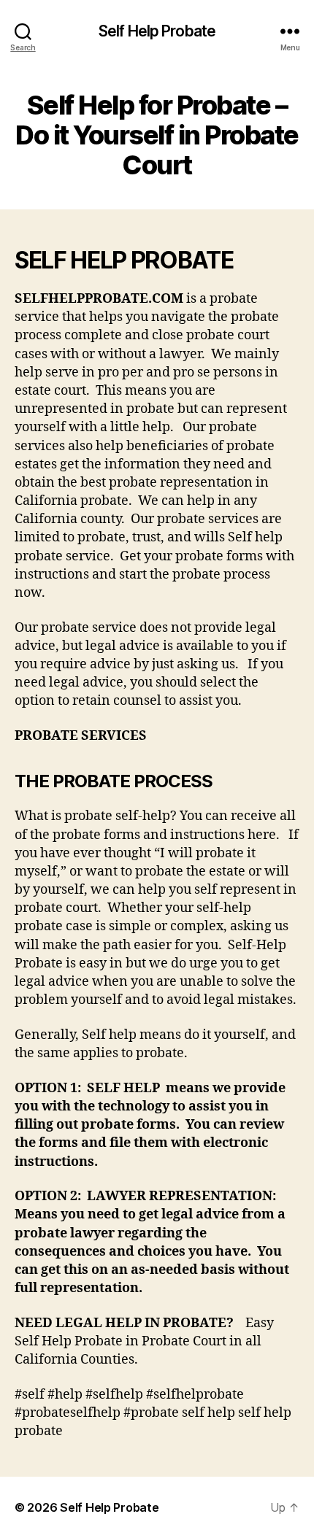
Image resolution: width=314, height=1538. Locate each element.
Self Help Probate (157, 31)
